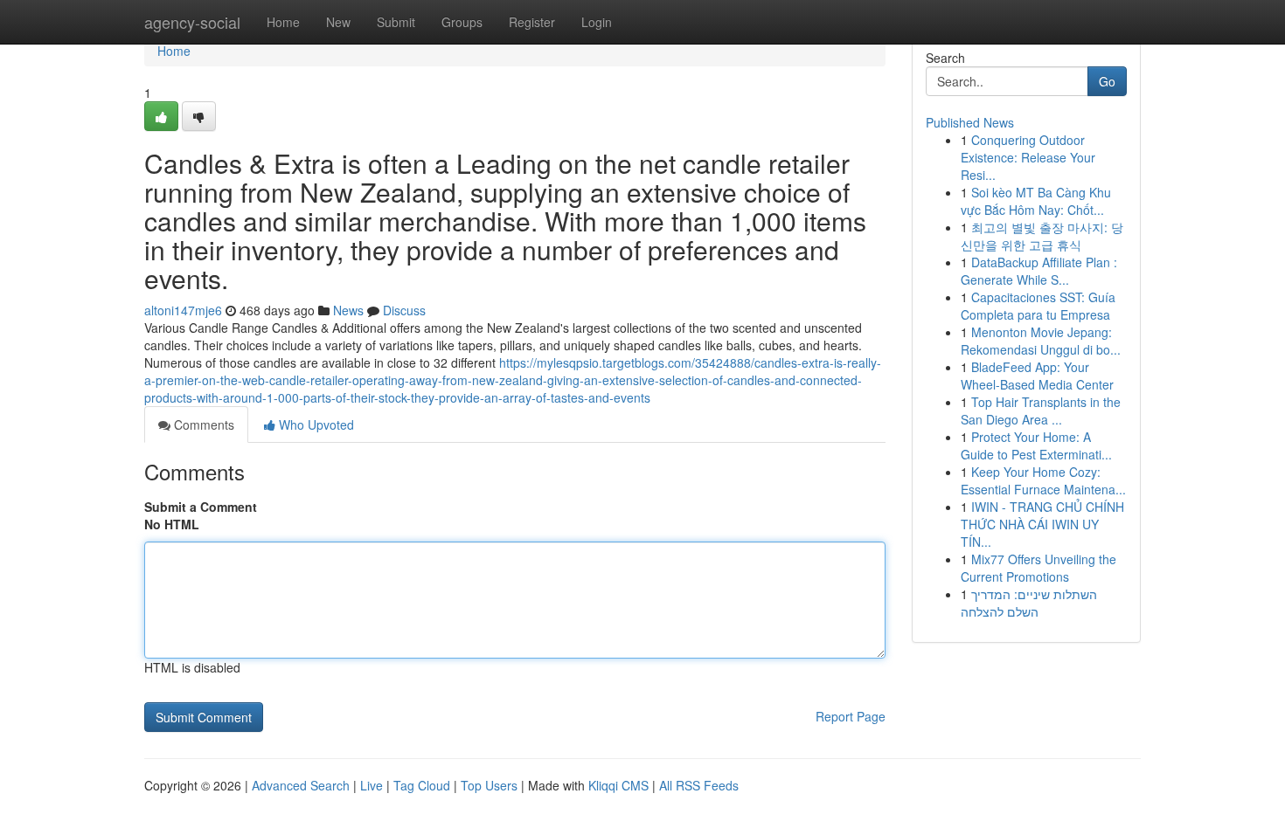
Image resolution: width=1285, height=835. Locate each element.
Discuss (404, 310)
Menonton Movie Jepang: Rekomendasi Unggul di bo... (1041, 340)
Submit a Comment (200, 506)
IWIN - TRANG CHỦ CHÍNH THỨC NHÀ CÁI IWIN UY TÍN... (1042, 524)
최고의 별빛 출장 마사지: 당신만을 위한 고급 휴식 (1042, 235)
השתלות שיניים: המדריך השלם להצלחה (1029, 602)
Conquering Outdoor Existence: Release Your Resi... (1028, 157)
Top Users (489, 785)
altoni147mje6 (183, 310)
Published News (970, 122)
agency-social (192, 21)
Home (283, 22)
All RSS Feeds (699, 785)
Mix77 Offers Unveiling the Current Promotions (1038, 567)
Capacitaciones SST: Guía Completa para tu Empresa (1038, 305)
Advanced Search (301, 785)
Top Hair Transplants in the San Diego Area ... (1041, 410)
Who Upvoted (314, 424)
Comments (202, 424)
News (348, 310)
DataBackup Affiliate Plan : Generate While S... (1039, 270)
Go (1107, 81)
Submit (396, 22)
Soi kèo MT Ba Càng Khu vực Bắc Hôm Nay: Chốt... (1036, 200)
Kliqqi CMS (618, 785)
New (338, 22)
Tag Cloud (421, 785)
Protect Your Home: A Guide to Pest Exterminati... (1036, 445)
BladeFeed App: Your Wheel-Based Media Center (1037, 375)
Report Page (851, 716)
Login (596, 22)
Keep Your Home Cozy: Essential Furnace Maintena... (1043, 480)
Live (371, 785)
